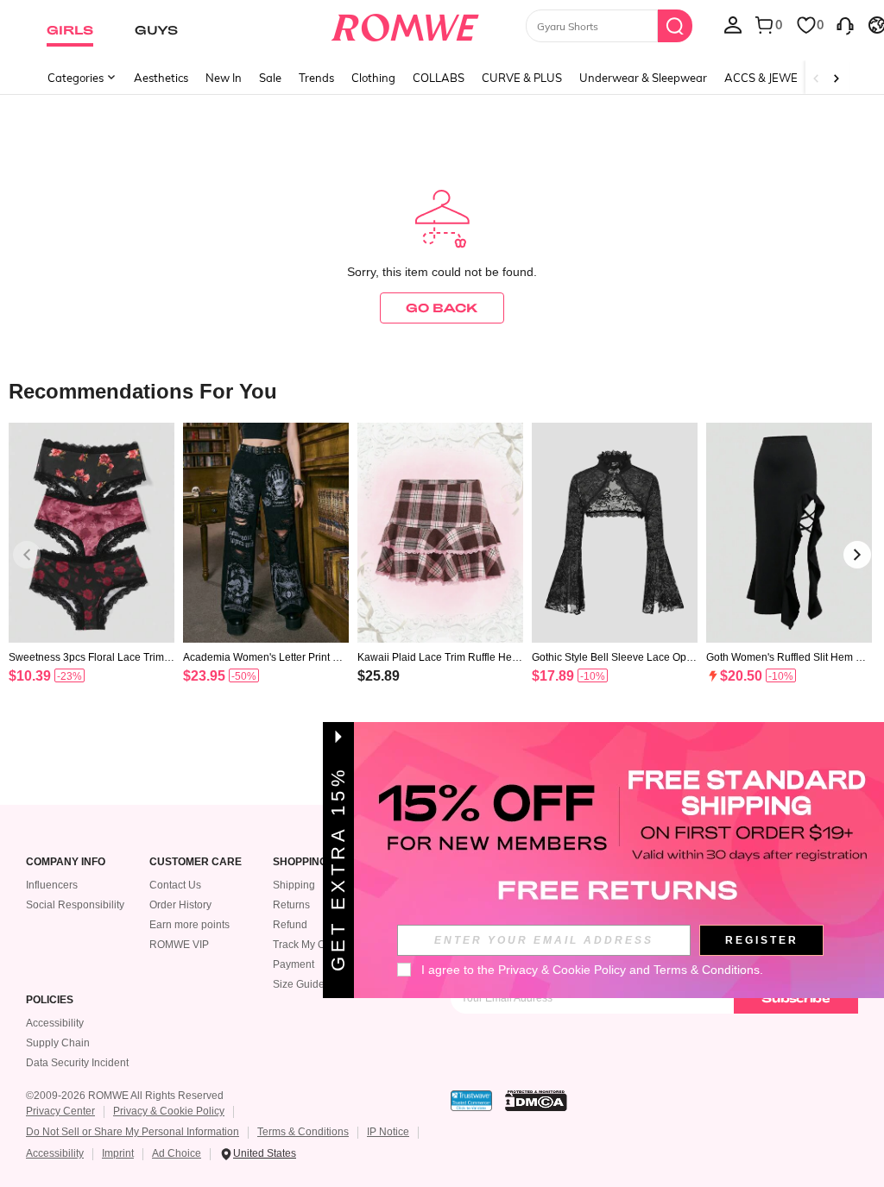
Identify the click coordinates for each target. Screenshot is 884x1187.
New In (223, 78)
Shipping (294, 885)
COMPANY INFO (65, 862)
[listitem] (91, 575)
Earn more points (189, 925)
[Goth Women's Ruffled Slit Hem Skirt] (789, 533)
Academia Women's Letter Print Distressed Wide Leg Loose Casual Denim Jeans (265, 657)
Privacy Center (60, 1111)
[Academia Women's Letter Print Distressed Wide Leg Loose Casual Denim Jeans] (266, 533)
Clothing (373, 78)
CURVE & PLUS (522, 78)
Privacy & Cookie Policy (168, 1111)
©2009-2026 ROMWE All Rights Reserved (125, 1096)
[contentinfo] (30, 676)
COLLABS (438, 78)
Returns (291, 905)
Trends (316, 78)
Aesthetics (161, 78)
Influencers (52, 885)
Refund (290, 925)
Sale (270, 78)
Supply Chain (58, 1043)
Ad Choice (176, 1153)
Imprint (118, 1153)
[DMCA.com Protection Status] (536, 1100)
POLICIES (49, 1000)
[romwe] (404, 24)
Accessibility (55, 1023)
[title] (442, 390)
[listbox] (733, 24)
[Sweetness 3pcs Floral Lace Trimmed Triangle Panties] (91, 533)
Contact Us (175, 885)
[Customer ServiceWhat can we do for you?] (845, 24)
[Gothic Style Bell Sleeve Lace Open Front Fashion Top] (615, 533)
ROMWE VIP (179, 945)
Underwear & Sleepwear (643, 78)
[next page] (857, 554)
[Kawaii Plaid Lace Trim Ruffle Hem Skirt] (440, 533)
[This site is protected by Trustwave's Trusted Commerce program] (471, 1100)
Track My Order (308, 945)
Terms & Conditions (303, 1132)
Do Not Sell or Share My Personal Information (132, 1132)
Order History (180, 905)
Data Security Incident (77, 1063)
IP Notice (388, 1132)
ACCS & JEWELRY (771, 78)
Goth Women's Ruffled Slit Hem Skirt (788, 657)
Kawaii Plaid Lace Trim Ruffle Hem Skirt (439, 657)
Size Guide (299, 984)
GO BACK (442, 307)
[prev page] (27, 554)
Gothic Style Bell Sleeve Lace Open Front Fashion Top (612, 657)
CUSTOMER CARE (195, 862)
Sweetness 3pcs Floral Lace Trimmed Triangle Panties (91, 657)
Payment (293, 964)
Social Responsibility (75, 905)
